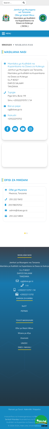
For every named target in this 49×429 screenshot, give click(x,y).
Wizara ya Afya (24, 333)
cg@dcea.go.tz (26, 281)
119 (26, 286)
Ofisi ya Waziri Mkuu (24, 328)
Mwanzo (7, 45)
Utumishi (24, 338)
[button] (24, 233)
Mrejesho (37, 409)
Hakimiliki (28, 409)
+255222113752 (27, 294)
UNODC (24, 343)
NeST (24, 306)
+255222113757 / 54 (26, 290)
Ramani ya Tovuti (15, 409)
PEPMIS (24, 311)
